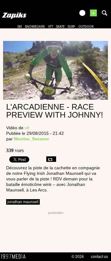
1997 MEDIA (15, 256)
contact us (99, 257)
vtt (50, 26)
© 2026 (78, 257)
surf (71, 26)
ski (20, 26)
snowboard (35, 26)
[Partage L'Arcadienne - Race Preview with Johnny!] (51, 159)
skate (60, 26)
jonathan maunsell (23, 202)
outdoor (85, 26)
